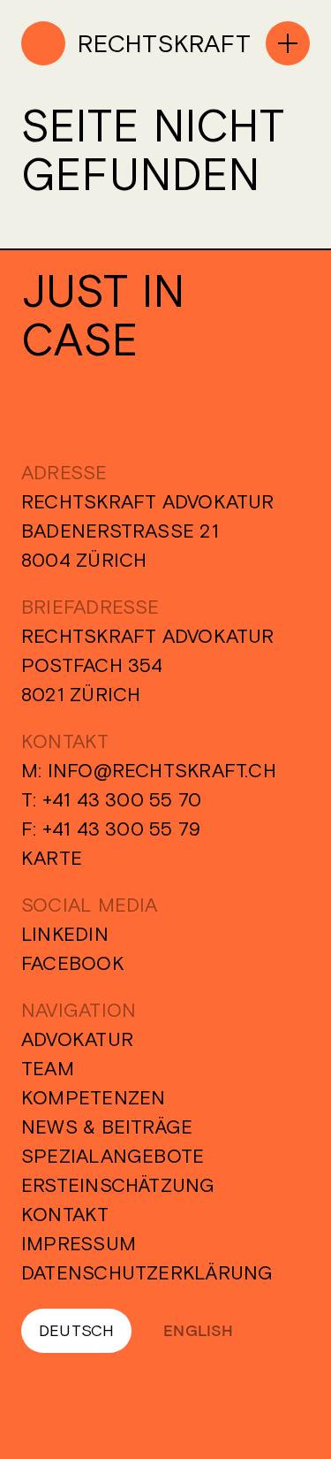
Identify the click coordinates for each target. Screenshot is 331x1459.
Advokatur (77, 1038)
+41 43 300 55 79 (121, 828)
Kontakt (65, 1214)
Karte (51, 857)
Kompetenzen (93, 1097)
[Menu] (288, 43)
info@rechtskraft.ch (162, 770)
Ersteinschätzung (118, 1184)
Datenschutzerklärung (147, 1272)
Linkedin (65, 933)
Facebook (72, 962)
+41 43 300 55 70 (122, 799)
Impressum (78, 1243)
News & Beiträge (106, 1126)
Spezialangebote (112, 1155)
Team (47, 1068)
